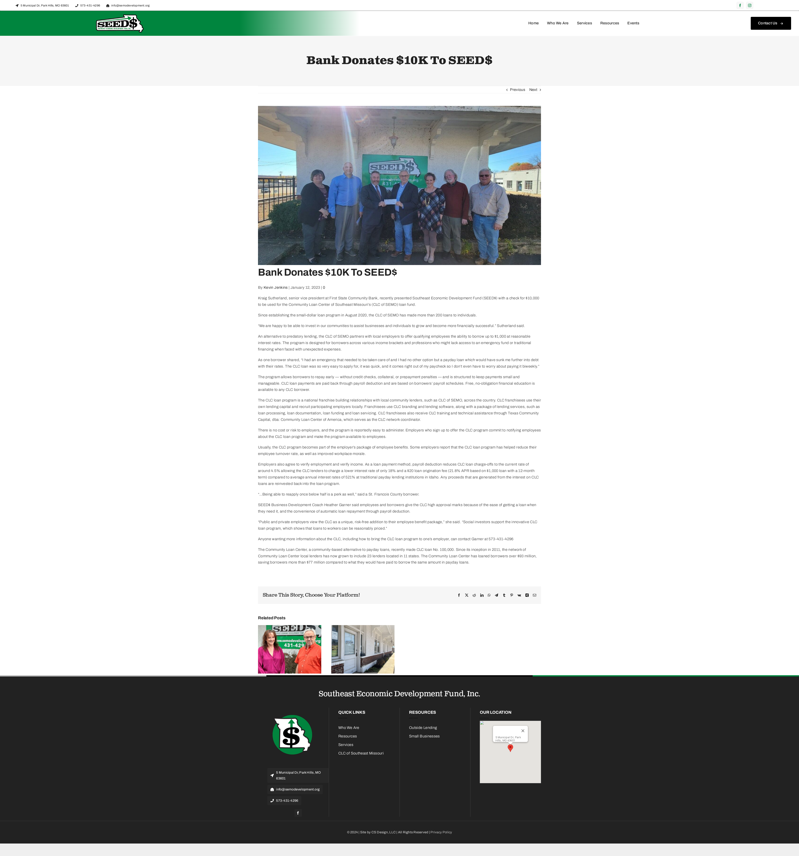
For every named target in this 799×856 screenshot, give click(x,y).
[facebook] (740, 5)
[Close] (523, 731)
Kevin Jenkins (276, 287)
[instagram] (749, 5)
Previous (517, 90)
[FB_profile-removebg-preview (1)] (292, 712)
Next (533, 90)
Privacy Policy (441, 832)
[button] (510, 748)
